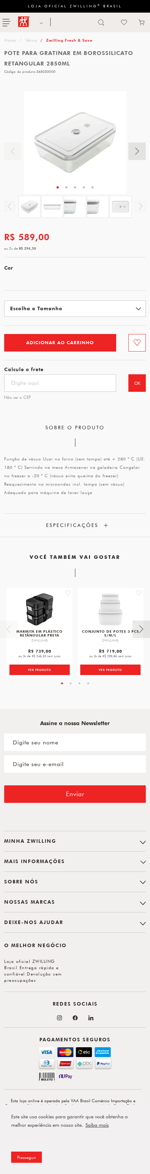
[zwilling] (9, 40)
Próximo (137, 151)
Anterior (13, 151)
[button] (67, 592)
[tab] (57, 187)
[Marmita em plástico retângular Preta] (40, 609)
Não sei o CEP (17, 397)
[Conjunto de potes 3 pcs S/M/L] (110, 609)
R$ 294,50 (27, 248)
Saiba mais (97, 1125)
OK (137, 383)
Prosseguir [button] (26, 1157)
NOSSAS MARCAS (40, 22)
